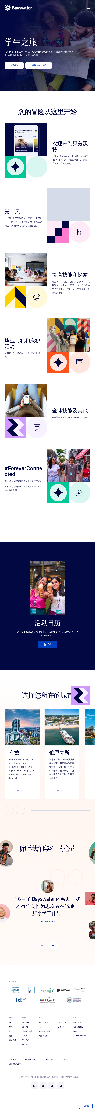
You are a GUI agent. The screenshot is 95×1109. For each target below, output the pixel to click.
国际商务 (25, 1027)
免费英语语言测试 (45, 1031)
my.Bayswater (44, 1027)
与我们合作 (62, 1022)
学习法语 (25, 1040)
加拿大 (11, 1027)
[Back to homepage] (18, 8)
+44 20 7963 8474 (79, 1036)
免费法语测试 (43, 1036)
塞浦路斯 (12, 1040)
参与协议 (74, 1077)
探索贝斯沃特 (43, 1022)
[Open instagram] (51, 1085)
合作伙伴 (61, 1027)
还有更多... (26, 1044)
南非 (11, 1036)
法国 (11, 1031)
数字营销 (25, 1022)
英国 (11, 1022)
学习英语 (25, 1036)
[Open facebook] (34, 1085)
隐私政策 (66, 1077)
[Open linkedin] (43, 1085)
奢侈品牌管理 (27, 1031)
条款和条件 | (57, 1077)
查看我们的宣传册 (13, 487)
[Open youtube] (60, 1085)
